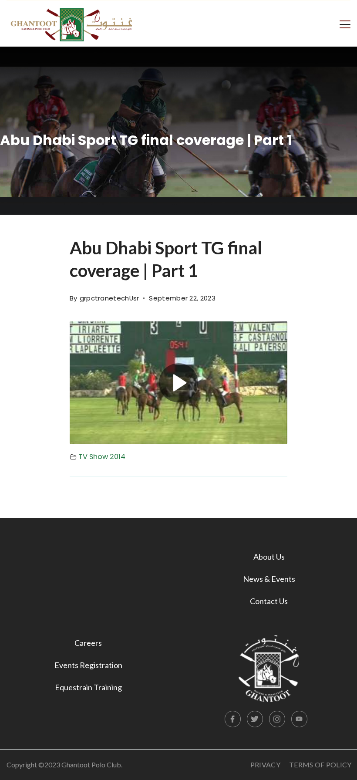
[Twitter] (255, 719)
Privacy (265, 764)
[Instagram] (277, 719)
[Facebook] (233, 719)
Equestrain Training (88, 687)
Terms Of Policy (320, 764)
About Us (269, 556)
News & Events (269, 579)
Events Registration (88, 665)
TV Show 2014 (101, 457)
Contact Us (269, 601)
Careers (88, 643)
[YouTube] (299, 719)
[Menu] (345, 23)
